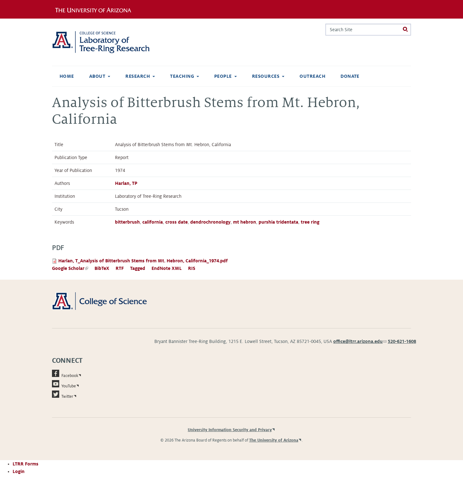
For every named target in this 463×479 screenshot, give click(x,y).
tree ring (310, 222)
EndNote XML (166, 268)
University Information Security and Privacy (230, 430)
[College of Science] (108, 300)
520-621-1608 (402, 341)
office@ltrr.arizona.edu (359, 341)
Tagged (137, 268)
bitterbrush (127, 222)
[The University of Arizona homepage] (95, 9)
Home (67, 76)
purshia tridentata (278, 222)
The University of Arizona (273, 440)
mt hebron (244, 222)
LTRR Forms (25, 463)
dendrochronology (210, 222)
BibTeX (101, 268)
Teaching (182, 76)
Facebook (69, 376)
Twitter (67, 396)
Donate (349, 76)
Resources (265, 76)
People (223, 76)
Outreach (312, 76)
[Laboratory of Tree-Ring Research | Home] (108, 42)
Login (19, 471)
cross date (176, 222)
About (97, 76)
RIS (191, 268)
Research (137, 76)
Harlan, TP (126, 183)
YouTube (68, 386)
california (152, 222)
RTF (120, 268)
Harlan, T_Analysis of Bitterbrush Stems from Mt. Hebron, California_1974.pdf (143, 260)
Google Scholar (70, 268)
